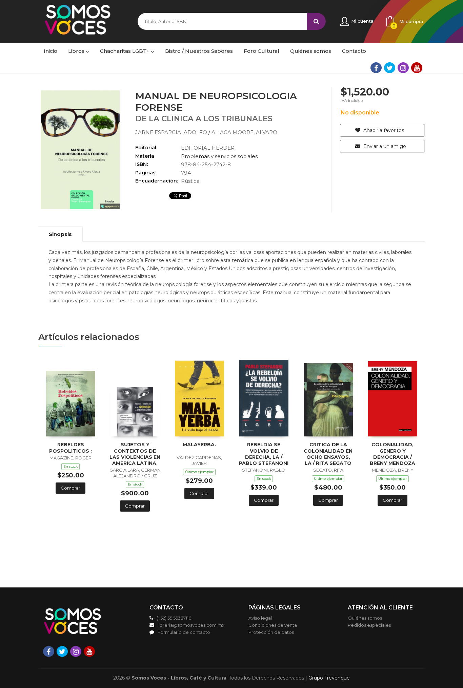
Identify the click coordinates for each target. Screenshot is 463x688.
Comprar (70, 488)
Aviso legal (260, 618)
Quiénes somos (365, 618)
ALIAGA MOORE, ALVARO (244, 132)
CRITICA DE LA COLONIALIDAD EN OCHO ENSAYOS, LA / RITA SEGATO (328, 454)
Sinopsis (60, 234)
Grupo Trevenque (329, 678)
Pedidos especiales (369, 625)
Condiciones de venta (272, 625)
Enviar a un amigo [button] (384, 146)
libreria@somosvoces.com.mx (191, 625)
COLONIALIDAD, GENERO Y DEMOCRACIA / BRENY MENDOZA (392, 454)
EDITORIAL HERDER (208, 148)
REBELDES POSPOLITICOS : (70, 448)
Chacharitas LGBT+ (125, 51)
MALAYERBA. (199, 445)
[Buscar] (316, 21)
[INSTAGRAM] (403, 67)
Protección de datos (271, 632)
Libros (77, 51)
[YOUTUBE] (416, 67)
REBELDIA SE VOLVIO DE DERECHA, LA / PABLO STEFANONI (263, 454)
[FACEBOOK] (376, 67)
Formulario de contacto (184, 632)
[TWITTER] (389, 67)
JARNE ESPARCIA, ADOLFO (171, 132)
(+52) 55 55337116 (174, 618)
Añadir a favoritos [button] (383, 130)
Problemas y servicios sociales (219, 156)
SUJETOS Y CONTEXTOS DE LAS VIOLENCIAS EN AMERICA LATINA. (134, 454)
